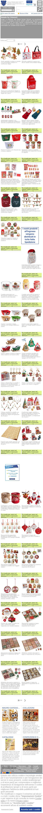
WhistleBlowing (19, 771)
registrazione (17, 73)
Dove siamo (22, 766)
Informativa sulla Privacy (10, 769)
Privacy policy (22, 801)
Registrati (29, 4)
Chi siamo (13, 766)
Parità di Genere (31, 771)
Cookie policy (7, 771)
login (9, 73)
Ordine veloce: (7, 8)
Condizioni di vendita (24, 768)
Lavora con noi (9, 768)
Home (6, 766)
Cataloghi (36, 768)
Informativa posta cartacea (29, 769)
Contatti (35, 766)
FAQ (29, 766)
